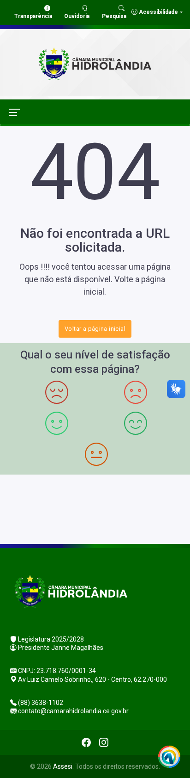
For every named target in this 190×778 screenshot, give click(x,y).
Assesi (62, 766)
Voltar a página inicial (95, 328)
